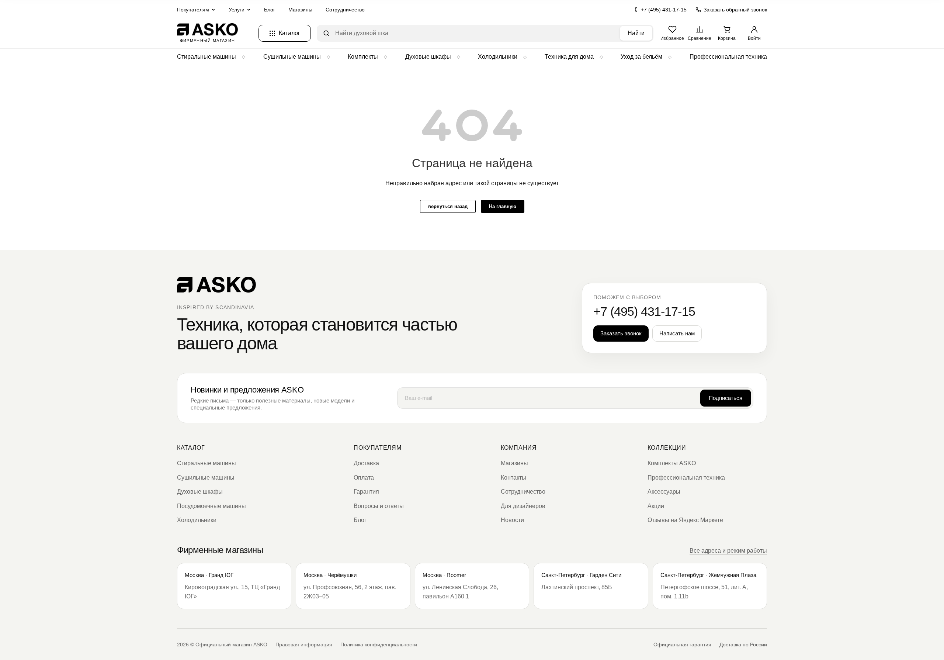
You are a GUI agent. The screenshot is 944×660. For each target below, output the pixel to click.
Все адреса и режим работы (728, 550)
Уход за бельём (641, 56)
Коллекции (667, 448)
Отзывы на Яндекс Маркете (685, 520)
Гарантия (366, 491)
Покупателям (377, 448)
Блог (269, 10)
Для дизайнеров (523, 506)
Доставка (366, 463)
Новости (512, 520)
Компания (519, 448)
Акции (656, 506)
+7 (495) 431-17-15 (664, 10)
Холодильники (497, 56)
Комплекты (363, 56)
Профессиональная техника (728, 56)
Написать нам (677, 333)
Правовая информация (303, 644)
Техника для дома (569, 56)
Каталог (191, 448)
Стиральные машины (206, 56)
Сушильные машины (292, 56)
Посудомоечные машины (211, 506)
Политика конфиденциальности (378, 644)
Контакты (513, 477)
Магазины (300, 10)
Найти (636, 33)
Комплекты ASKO (672, 463)
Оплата (364, 477)
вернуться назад (448, 206)
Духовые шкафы (428, 56)
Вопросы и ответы (379, 506)
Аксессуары (664, 491)
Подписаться (725, 398)
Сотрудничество (345, 10)
